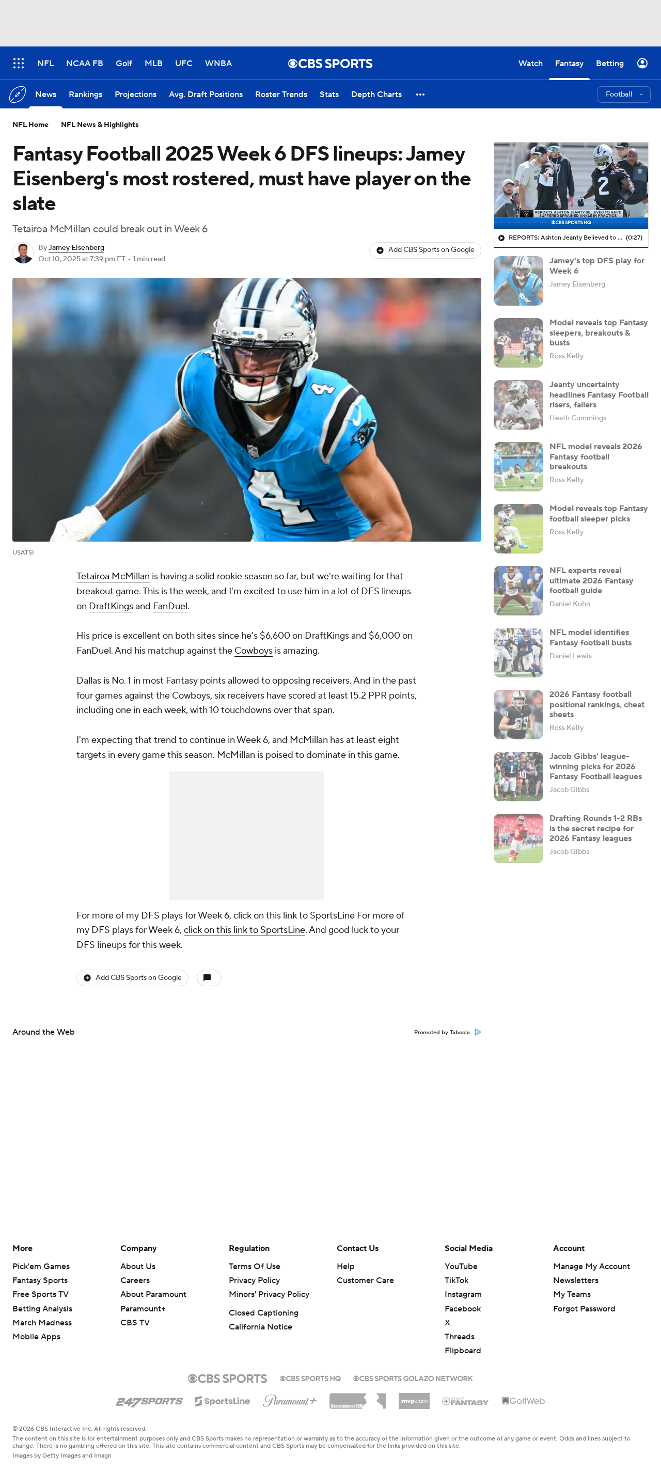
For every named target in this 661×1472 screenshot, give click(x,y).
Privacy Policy (254, 1280)
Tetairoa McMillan (113, 576)
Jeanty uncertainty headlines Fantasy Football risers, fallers (599, 394)
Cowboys (253, 651)
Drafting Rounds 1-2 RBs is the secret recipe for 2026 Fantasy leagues (595, 828)
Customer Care (365, 1280)
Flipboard (463, 1351)
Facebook (463, 1309)
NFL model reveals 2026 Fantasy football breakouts (595, 456)
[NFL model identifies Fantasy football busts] (518, 652)
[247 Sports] (149, 1399)
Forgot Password (584, 1309)
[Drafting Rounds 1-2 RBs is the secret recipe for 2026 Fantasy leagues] (518, 838)
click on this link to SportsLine (244, 930)
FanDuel (170, 606)
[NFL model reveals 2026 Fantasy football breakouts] (518, 467)
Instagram (463, 1294)
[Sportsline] (222, 1400)
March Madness (42, 1323)
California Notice (260, 1327)
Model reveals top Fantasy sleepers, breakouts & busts (598, 332)
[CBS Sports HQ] (310, 1377)
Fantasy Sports (40, 1280)
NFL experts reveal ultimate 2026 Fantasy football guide (591, 580)
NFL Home (30, 125)
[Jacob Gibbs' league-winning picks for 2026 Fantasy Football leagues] (518, 776)
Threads (460, 1337)
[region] (571, 186)
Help (346, 1266)
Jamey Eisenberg (76, 247)
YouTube (461, 1266)
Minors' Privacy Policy (269, 1294)
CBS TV (135, 1323)
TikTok (456, 1280)
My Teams (572, 1294)
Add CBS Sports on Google (431, 250)
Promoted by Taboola (442, 1032)
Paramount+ (143, 1309)
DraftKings (111, 606)
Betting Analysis (42, 1309)
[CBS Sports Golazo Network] (413, 1377)
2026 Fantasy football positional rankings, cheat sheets (596, 704)
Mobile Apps (36, 1337)
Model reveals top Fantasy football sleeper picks (598, 513)
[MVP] (414, 1397)
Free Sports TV (40, 1294)
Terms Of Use (254, 1266)
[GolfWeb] (523, 1401)
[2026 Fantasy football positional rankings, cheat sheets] (518, 714)
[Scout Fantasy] (466, 1401)
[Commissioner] (357, 1397)
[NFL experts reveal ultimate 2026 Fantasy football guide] (518, 590)
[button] (421, 94)
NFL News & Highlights (100, 125)
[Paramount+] (290, 1399)
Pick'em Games (41, 1266)
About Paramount (153, 1294)
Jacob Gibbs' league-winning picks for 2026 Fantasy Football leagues (595, 766)
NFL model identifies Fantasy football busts (590, 637)
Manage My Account (591, 1266)
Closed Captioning (263, 1313)
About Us (137, 1266)
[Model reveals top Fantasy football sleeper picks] (518, 528)
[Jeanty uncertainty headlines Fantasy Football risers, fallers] (518, 405)
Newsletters (576, 1280)
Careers (135, 1280)
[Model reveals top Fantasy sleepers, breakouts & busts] (518, 343)
